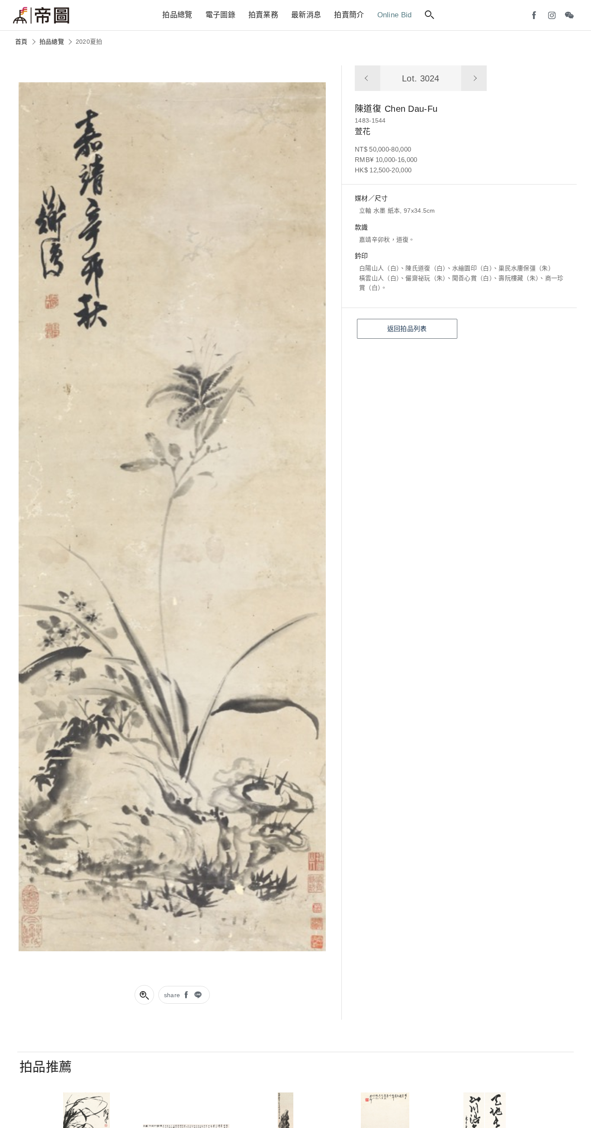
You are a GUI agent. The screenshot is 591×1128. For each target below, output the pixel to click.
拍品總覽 (51, 41)
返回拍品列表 (407, 328)
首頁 (21, 41)
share (172, 995)
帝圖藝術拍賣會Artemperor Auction (41, 15)
